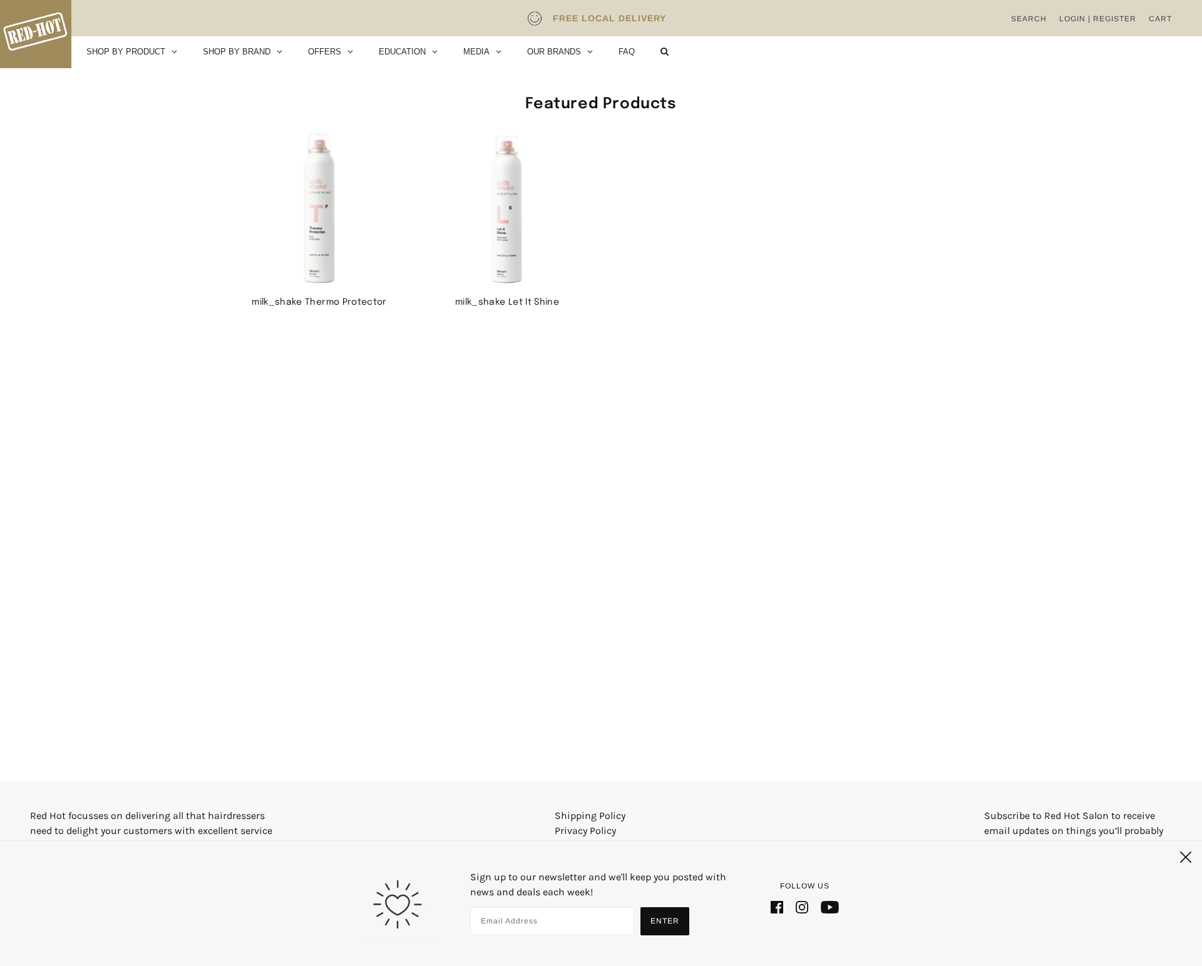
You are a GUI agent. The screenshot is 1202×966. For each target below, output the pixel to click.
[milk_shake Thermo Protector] (319, 208)
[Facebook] (777, 906)
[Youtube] (830, 906)
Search (1029, 18)
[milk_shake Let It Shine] (507, 208)
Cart (1160, 18)
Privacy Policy (585, 830)
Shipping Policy (590, 815)
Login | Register (1097, 18)
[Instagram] (802, 906)
